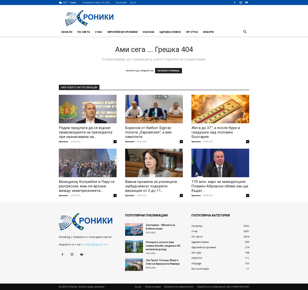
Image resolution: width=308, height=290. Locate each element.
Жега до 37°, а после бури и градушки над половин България (215, 132)
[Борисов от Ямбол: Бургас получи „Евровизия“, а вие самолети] (154, 109)
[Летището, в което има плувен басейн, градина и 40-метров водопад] (134, 246)
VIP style (192, 32)
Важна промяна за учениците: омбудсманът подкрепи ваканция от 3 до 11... (151, 186)
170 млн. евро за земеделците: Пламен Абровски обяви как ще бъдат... (219, 186)
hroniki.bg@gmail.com (95, 244)
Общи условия (153, 286)
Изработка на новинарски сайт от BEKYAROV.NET (223, 286)
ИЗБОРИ (208, 32)
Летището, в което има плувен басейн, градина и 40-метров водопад (163, 246)
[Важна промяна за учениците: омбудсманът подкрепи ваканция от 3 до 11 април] (154, 163)
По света (83, 32)
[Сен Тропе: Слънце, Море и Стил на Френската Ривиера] (134, 264)
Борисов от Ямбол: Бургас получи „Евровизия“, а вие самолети (148, 132)
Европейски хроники (122, 32)
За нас (133, 2)
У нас (98, 32)
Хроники (63, 141)
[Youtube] (246, 2)
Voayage (148, 32)
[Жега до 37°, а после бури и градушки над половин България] (220, 109)
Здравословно (170, 32)
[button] (245, 32)
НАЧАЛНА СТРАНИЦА (168, 70)
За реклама (121, 2)
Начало (66, 32)
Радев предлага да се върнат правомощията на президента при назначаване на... (85, 132)
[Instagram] (240, 2)
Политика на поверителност (179, 286)
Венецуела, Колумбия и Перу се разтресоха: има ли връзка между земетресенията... (87, 186)
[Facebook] (234, 2)
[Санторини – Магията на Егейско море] (134, 229)
